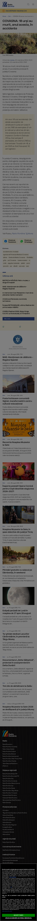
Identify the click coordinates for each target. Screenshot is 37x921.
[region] (18, 892)
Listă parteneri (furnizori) (7, 911)
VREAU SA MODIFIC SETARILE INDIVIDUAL (18, 918)
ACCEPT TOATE (18, 915)
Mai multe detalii (12, 877)
